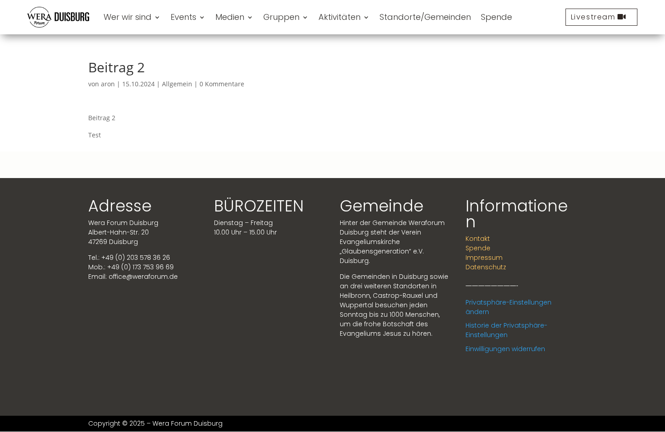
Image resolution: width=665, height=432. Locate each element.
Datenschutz (486, 267)
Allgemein (177, 84)
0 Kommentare (222, 84)
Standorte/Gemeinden (425, 17)
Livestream (593, 17)
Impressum (484, 257)
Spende (496, 17)
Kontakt (478, 238)
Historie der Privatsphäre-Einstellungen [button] (506, 330)
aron (108, 84)
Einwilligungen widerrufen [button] (505, 348)
